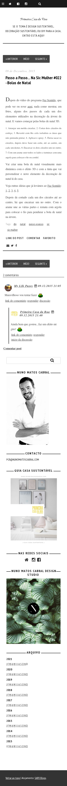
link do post (15, 238)
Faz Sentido (49, 100)
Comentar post (12, 348)
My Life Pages (23, 286)
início (26, 59)
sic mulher (12, 230)
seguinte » (41, 59)
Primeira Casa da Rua (33, 19)
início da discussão (21, 339)
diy (15, 224)
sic (48, 224)
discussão (44, 301)
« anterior (12, 59)
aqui (30, 106)
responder (32, 301)
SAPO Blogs (40, 778)
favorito (49, 238)
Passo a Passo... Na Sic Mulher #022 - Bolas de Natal (33, 80)
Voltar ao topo (13, 778)
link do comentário (15, 301)
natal (23, 224)
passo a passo (36, 224)
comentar (33, 238)
